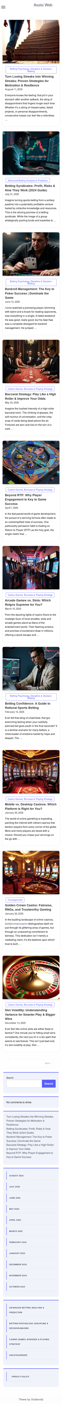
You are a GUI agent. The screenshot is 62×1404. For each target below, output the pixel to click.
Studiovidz (37, 1399)
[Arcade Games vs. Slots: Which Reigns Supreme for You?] (31, 567)
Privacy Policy (20, 1376)
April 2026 (15, 1220)
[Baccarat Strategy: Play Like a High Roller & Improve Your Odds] (31, 361)
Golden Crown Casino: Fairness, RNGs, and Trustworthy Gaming (28, 907)
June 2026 (15, 1197)
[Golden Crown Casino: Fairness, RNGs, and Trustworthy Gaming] (31, 872)
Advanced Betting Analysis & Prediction (28, 180)
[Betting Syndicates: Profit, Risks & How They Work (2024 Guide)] (31, 153)
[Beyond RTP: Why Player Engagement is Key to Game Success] (31, 462)
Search (10, 1077)
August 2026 (16, 1175)
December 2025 (18, 1264)
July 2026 (14, 1186)
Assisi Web (43, 4)
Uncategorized (15, 899)
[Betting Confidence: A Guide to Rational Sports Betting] (31, 668)
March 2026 (16, 1231)
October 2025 (17, 1286)
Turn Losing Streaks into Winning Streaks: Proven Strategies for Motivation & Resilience (29, 80)
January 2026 (17, 1253)
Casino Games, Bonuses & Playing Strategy (30, 388)
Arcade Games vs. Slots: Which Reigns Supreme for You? (28, 602)
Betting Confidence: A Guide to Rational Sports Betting (27, 705)
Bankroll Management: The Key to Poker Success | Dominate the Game (29, 293)
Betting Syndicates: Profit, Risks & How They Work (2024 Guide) (30, 188)
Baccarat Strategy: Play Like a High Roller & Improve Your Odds (30, 396)
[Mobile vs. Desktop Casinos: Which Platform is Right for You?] (31, 771)
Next (47, 1063)
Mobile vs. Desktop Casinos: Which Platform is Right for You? (31, 806)
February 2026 (18, 1242)
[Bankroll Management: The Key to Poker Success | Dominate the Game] (31, 254)
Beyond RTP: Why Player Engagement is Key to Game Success (25, 499)
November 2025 (18, 1275)
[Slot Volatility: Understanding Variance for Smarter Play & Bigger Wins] (31, 977)
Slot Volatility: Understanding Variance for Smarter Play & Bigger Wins (30, 1014)
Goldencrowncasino (16, 923)
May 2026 (14, 1208)
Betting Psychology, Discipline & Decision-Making (31, 70)
